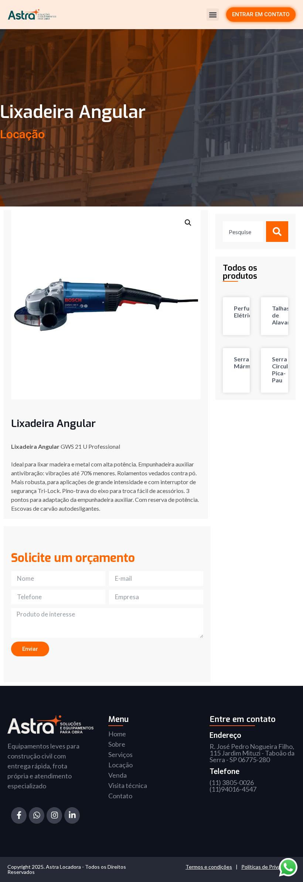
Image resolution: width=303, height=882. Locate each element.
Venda (117, 775)
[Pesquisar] (277, 231)
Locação (120, 765)
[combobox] (243, 231)
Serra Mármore (247, 362)
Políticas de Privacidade (268, 867)
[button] (213, 14)
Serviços (120, 754)
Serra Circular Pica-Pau (283, 369)
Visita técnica (127, 785)
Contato (120, 796)
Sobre (116, 744)
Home (117, 734)
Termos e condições (208, 867)
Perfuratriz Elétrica (249, 312)
